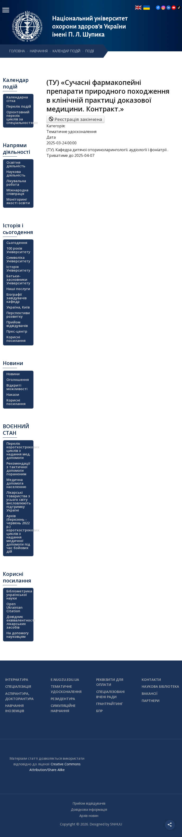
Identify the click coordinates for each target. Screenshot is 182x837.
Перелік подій (18, 106)
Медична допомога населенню (16, 483)
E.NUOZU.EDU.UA (65, 679)
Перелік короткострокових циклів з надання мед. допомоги (19, 450)
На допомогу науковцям (17, 635)
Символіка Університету (18, 259)
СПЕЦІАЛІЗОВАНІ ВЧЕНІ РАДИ (110, 694)
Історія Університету (18, 268)
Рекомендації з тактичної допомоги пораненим (18, 468)
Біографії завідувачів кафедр (16, 298)
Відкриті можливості (16, 387)
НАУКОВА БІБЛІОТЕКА (160, 686)
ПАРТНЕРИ (150, 700)
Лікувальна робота (16, 182)
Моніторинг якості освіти (18, 201)
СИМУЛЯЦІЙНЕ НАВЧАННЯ (63, 708)
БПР (99, 711)
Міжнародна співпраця (17, 192)
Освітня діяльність (15, 164)
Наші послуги (18, 289)
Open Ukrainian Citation (14, 607)
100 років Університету (18, 250)
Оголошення (17, 380)
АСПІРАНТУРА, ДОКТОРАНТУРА (19, 696)
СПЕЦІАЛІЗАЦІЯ (18, 686)
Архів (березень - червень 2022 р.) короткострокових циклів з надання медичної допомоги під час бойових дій (19, 533)
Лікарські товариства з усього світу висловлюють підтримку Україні (18, 501)
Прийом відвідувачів (17, 324)
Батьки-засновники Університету (18, 279)
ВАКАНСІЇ (150, 693)
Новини (13, 374)
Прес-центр (16, 331)
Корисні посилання (16, 339)
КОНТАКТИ (151, 679)
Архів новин (88, 815)
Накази (12, 394)
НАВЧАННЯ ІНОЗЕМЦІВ (14, 708)
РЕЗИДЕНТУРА (63, 698)
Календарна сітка (17, 99)
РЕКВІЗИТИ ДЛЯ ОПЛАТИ (109, 682)
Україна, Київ (18, 307)
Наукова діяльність (15, 173)
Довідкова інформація (89, 809)
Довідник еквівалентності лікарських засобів (19, 622)
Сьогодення (16, 243)
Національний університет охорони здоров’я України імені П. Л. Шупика (90, 26)
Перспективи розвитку (18, 314)
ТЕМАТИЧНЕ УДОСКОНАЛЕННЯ (66, 689)
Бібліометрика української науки (19, 594)
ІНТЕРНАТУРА (16, 679)
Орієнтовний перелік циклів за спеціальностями (19, 117)
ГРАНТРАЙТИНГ (109, 703)
